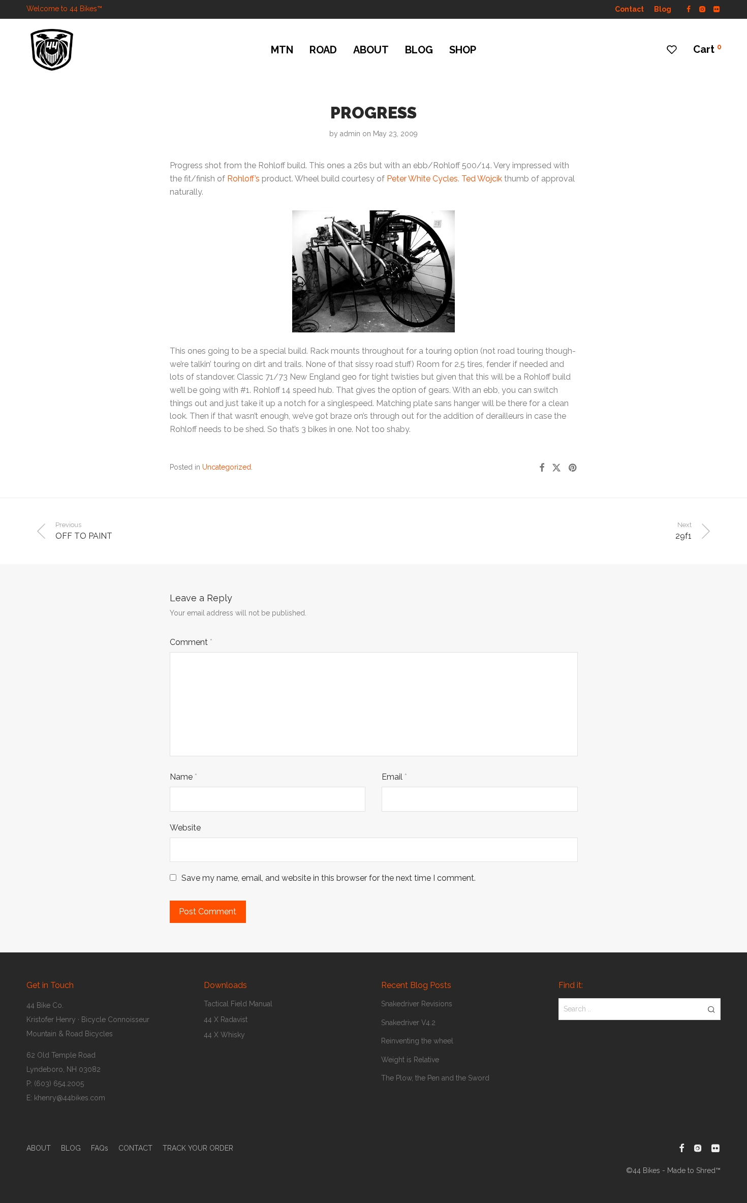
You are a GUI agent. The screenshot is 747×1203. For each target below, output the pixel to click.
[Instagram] (702, 9)
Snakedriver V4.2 (408, 1023)
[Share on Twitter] (556, 468)
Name (183, 777)
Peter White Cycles (422, 178)
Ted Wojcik (481, 178)
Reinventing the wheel (417, 1041)
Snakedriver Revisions (416, 1004)
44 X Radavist (225, 1019)
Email (394, 777)
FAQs (99, 1148)
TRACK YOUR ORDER (198, 1148)
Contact (629, 9)
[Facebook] (689, 9)
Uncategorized (226, 467)
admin (350, 134)
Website (185, 827)
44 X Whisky (224, 1035)
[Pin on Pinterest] (573, 468)
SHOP (462, 50)
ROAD (323, 50)
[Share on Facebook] (541, 468)
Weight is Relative (410, 1060)
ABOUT (371, 50)
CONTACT (135, 1148)
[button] (711, 1009)
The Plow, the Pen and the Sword (435, 1078)
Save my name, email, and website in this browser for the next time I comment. (328, 878)
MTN (282, 50)
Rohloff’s (243, 178)
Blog (662, 9)
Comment (191, 642)
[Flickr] (717, 9)
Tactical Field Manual (238, 1004)
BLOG (419, 50)
